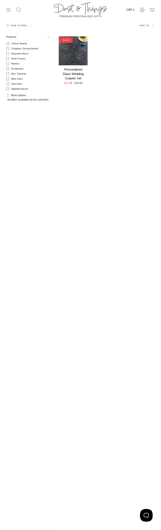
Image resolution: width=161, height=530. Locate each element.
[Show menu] (8, 9)
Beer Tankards (18, 73)
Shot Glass (16, 84)
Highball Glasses (19, 89)
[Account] (142, 9)
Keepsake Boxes (20, 53)
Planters (15, 63)
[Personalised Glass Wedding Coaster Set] (73, 50)
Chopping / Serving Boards (24, 48)
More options (18, 95)
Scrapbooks (17, 68)
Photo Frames (18, 58)
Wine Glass (17, 78)
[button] (18, 9)
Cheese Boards (19, 43)
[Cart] (152, 9)
